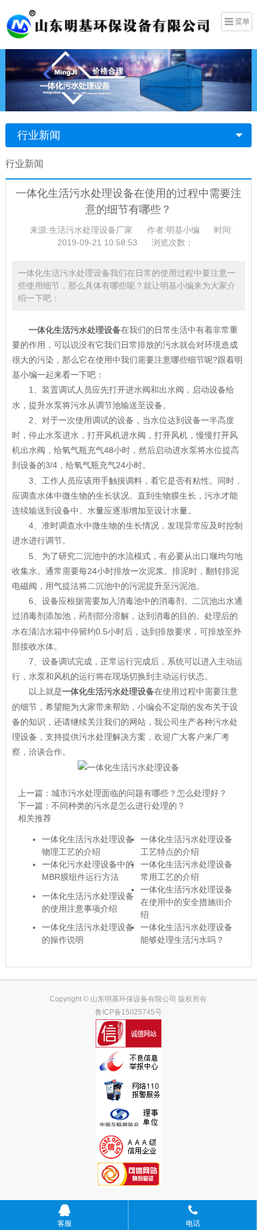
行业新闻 (38, 135)
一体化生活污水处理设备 (108, 691)
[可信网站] (128, 1174)
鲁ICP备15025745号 (128, 1012)
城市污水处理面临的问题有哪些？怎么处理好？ (139, 793)
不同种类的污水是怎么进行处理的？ (118, 805)
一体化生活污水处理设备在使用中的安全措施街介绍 (186, 902)
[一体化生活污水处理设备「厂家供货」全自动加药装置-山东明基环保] (108, 23)
